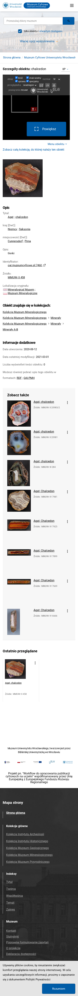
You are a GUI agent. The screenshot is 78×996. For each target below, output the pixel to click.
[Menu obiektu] (67, 402)
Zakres (10, 909)
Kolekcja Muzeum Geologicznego (27, 848)
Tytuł (9, 882)
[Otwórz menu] (71, 5)
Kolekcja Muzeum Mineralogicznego (25, 312)
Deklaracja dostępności (21, 954)
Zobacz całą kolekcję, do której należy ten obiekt (33, 149)
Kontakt (11, 930)
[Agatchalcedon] (19, 413)
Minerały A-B (10, 329)
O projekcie (13, 948)
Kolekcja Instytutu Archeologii (25, 834)
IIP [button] (63, 69)
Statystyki (12, 936)
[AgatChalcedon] (19, 503)
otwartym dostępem (50, 31)
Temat (10, 902)
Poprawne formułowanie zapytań (27, 942)
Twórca (11, 889)
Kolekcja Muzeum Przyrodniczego (28, 862)
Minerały (56, 318)
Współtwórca (14, 895)
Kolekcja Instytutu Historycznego (27, 841)
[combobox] (33, 21)
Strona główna (11, 57)
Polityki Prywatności (38, 979)
